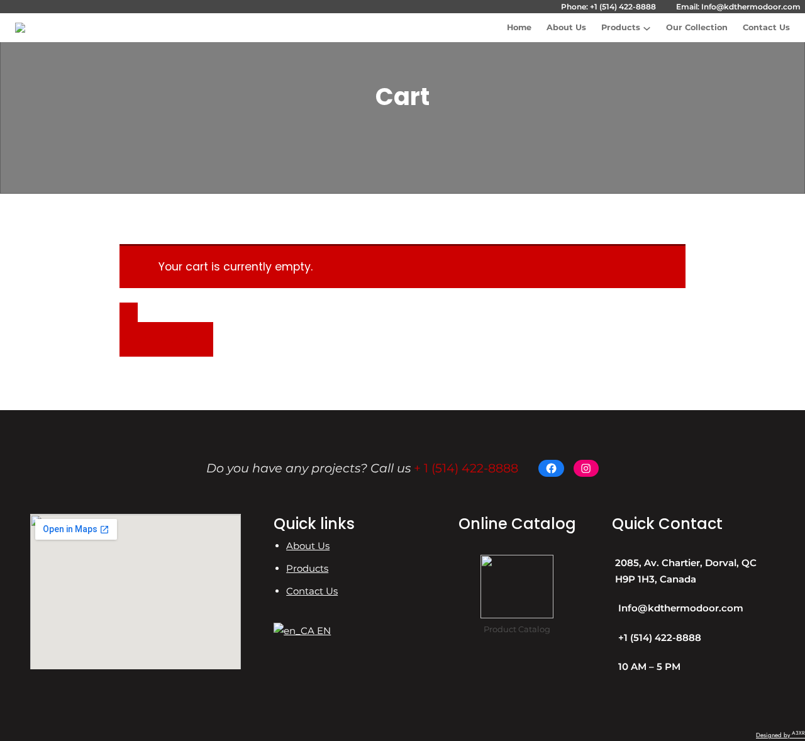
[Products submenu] (647, 28)
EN (322, 631)
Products (620, 27)
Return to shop (157, 339)
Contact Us (312, 591)
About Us (308, 546)
